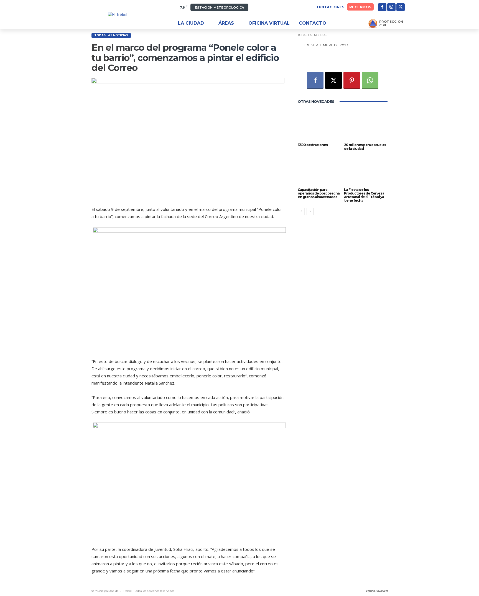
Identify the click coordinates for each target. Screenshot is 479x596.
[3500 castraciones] (319, 126)
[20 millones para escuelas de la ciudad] (366, 126)
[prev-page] (301, 211)
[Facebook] (382, 7)
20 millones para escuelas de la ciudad (365, 146)
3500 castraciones (313, 145)
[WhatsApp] (370, 80)
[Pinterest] (351, 80)
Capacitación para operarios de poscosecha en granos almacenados (319, 193)
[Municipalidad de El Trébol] (117, 15)
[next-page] (310, 211)
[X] (400, 7)
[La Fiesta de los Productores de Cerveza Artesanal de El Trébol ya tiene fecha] (366, 170)
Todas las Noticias (111, 35)
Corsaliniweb (377, 590)
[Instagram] (391, 7)
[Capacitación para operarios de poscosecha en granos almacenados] (319, 170)
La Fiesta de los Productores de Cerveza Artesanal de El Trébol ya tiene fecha (364, 195)
